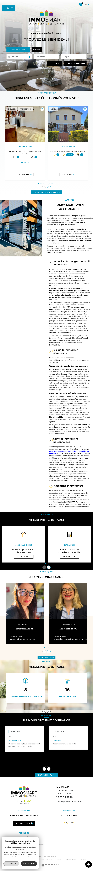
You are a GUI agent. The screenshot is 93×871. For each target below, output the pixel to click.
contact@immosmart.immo (22, 639)
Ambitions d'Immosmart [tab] (68, 485)
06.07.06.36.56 (60, 636)
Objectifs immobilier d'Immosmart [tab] (65, 351)
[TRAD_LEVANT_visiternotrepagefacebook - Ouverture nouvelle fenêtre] (66, 822)
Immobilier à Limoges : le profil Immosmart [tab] (71, 263)
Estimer (36, 50)
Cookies (83, 860)
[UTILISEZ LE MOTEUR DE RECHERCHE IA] (46, 75)
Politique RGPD (71, 860)
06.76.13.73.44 (16, 636)
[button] (49, 186)
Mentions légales (46, 860)
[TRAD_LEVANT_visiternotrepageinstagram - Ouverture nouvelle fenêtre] (71, 822)
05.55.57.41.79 (64, 797)
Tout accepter (29, 864)
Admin (58, 860)
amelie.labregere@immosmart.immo (70, 639)
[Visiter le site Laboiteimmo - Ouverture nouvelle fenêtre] (50, 865)
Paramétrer (11, 864)
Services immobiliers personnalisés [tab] (65, 440)
